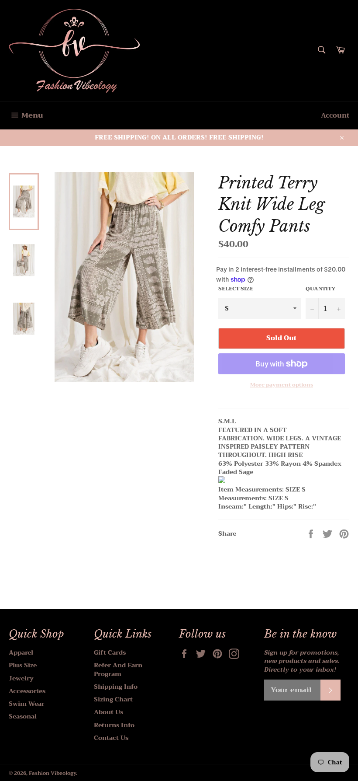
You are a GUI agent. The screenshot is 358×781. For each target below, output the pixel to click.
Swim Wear (27, 703)
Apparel (21, 652)
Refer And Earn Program (118, 669)
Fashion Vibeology (52, 773)
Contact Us (111, 737)
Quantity (321, 289)
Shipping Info (116, 686)
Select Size (235, 289)
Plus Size (23, 665)
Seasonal (23, 716)
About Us (108, 712)
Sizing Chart (113, 699)
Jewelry (21, 678)
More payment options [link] (281, 385)
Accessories (27, 691)
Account (335, 115)
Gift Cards (110, 652)
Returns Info (114, 725)
